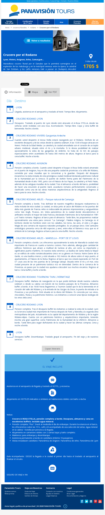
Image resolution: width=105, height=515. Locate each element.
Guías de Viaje (54, 1)
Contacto (63, 1)
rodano (33, 27)
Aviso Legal (71, 494)
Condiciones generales (75, 491)
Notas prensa (9, 494)
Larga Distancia (51, 496)
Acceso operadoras (32, 1)
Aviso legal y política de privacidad (20, 506)
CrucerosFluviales (77, 22)
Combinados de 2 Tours (28, 22)
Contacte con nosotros (54, 491)
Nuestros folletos (73, 1)
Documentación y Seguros (76, 496)
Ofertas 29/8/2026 (95, 22)
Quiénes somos (44, 1)
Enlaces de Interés (31, 494)
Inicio (7, 27)
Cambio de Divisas (31, 496)
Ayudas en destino (52, 494)
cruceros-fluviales (20, 27)
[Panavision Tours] (42, 10)
